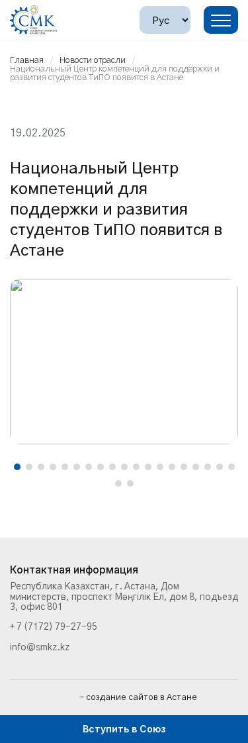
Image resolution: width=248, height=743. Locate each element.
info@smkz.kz (39, 647)
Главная (27, 60)
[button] (17, 467)
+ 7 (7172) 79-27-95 (53, 627)
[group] (124, 361)
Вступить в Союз (124, 728)
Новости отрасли (93, 60)
